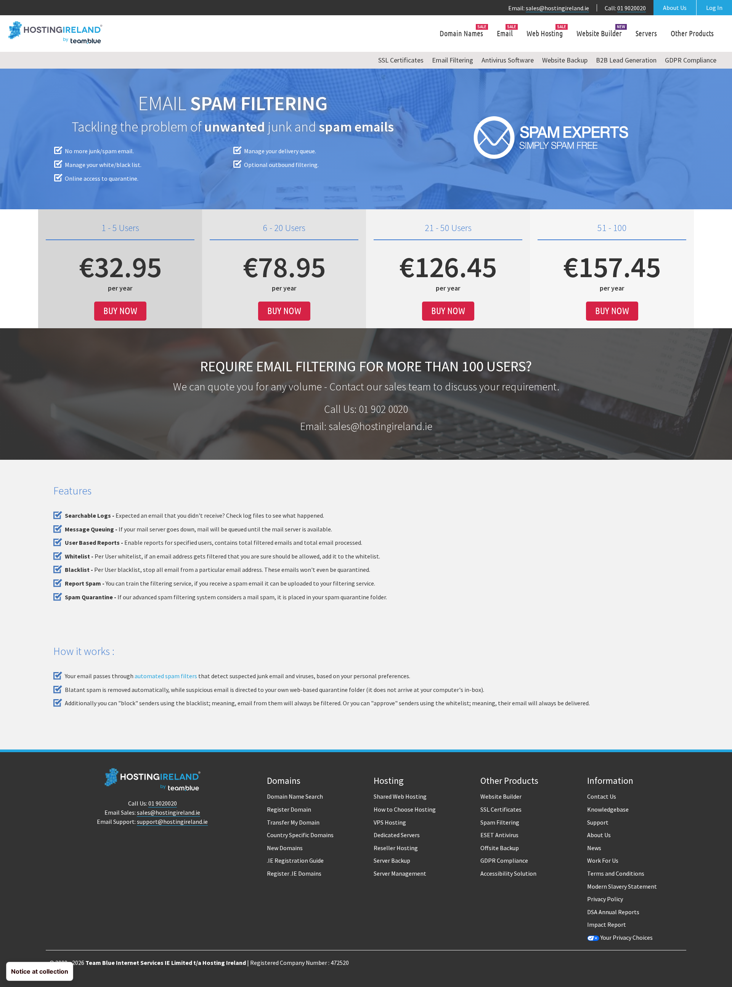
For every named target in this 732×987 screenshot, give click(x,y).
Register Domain (289, 809)
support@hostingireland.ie (172, 821)
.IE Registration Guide (295, 860)
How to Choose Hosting (405, 809)
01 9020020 (631, 8)
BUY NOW (120, 311)
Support (597, 822)
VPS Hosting (390, 822)
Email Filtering (452, 60)
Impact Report (606, 924)
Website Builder (599, 33)
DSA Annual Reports (613, 912)
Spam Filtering (499, 822)
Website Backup (565, 60)
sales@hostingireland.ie (557, 8)
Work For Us (602, 860)
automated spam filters (166, 676)
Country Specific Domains (300, 835)
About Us (675, 7)
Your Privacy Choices (626, 937)
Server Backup (392, 860)
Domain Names (461, 33)
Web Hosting (545, 33)
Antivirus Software (508, 60)
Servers (646, 33)
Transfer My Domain (293, 822)
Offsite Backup (499, 848)
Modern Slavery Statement (622, 886)
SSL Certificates (401, 60)
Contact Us (601, 796)
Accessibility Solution (508, 873)
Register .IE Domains (294, 873)
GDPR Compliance (690, 60)
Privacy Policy (605, 899)
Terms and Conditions (615, 873)
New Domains (285, 848)
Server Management (400, 873)
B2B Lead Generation (626, 60)
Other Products (692, 33)
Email (505, 33)
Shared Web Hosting (400, 796)
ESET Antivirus (499, 835)
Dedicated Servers (397, 835)
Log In (714, 7)
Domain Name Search (295, 796)
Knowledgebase (608, 809)
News (594, 848)
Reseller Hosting (396, 848)
